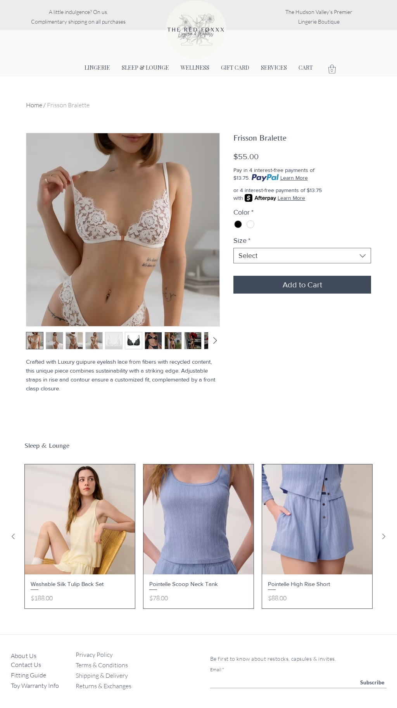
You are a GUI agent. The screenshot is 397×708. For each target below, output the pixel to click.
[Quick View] (80, 519)
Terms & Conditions (102, 665)
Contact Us (26, 664)
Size (241, 240)
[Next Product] (383, 536)
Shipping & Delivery (102, 675)
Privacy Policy (94, 654)
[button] (332, 69)
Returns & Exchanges (103, 686)
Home (34, 105)
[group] (198, 537)
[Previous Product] (13, 536)
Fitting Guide (29, 675)
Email (215, 669)
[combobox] (302, 255)
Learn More (294, 178)
